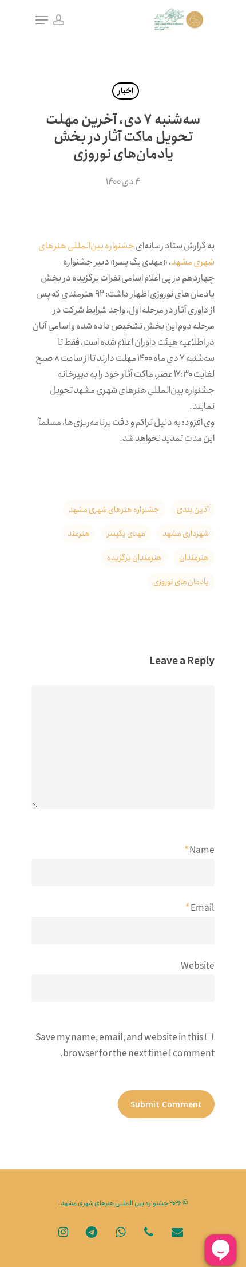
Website (198, 966)
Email (200, 908)
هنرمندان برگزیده (134, 557)
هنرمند (79, 533)
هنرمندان (194, 557)
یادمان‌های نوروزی (181, 581)
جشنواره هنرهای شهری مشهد (114, 509)
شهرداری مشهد (185, 533)
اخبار (125, 91)
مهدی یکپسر (126, 533)
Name (199, 850)
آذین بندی (193, 509)
